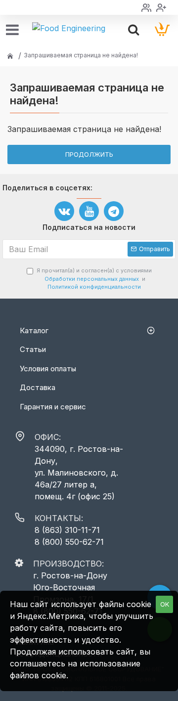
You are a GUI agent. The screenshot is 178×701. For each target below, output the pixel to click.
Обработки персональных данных (91, 278)
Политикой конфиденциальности (94, 286)
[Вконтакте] (64, 211)
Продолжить (89, 154)
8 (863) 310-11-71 (67, 530)
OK (164, 604)
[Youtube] (89, 211)
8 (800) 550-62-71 (69, 542)
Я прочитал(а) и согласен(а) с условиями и (94, 278)
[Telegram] (114, 211)
